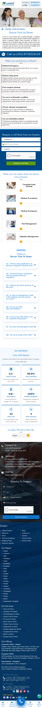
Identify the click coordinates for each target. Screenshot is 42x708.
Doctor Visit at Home (15, 29)
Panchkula (6, 589)
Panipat (5, 574)
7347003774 (35, 5)
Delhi (5, 569)
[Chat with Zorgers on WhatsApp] (39, 696)
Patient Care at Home (10, 624)
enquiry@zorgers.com (14, 475)
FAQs (4, 536)
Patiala (5, 584)
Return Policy (26, 541)
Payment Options (8, 543)
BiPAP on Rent (8, 634)
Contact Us (25, 533)
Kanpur (5, 551)
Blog (23, 531)
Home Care (3, 705)
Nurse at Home (8, 609)
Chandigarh (7, 591)
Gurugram (6, 566)
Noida (5, 561)
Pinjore (5, 596)
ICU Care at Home (9, 619)
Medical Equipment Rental (12, 629)
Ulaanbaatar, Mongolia (10, 601)
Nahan (5, 579)
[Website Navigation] (2, 29)
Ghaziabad (6, 563)
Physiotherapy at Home (11, 614)
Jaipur (5, 571)
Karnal (5, 576)
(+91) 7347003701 (16, 687)
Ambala (5, 581)
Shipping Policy (7, 541)
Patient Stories (7, 531)
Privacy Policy (26, 538)
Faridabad (6, 558)
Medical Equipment (12, 705)
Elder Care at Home (10, 622)
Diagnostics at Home (10, 627)
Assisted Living (30, 705)
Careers (24, 536)
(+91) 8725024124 (28, 54)
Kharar (5, 599)
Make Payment (8, 695)
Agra (5, 556)
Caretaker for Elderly (10, 611)
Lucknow (6, 553)
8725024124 (35, 2)
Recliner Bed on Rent (10, 637)
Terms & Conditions (8, 538)
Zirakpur (6, 586)
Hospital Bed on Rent (10, 632)
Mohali (5, 594)
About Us (5, 533)
